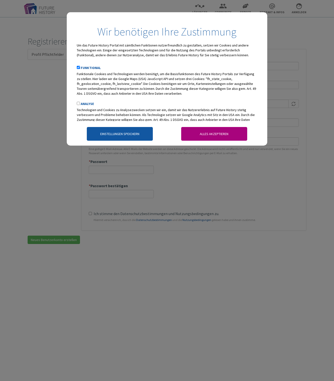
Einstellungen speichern (119, 134)
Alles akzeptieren (214, 134)
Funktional (91, 68)
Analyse (87, 104)
